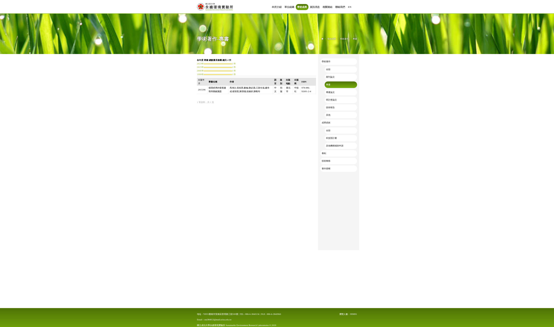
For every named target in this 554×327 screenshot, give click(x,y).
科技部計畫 (331, 138)
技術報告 (330, 107)
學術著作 (326, 61)
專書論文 (330, 92)
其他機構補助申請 (334, 145)
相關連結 (327, 7)
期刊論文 (330, 77)
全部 (328, 69)
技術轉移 (326, 161)
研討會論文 (331, 100)
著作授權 (326, 168)
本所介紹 (277, 7)
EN (349, 7)
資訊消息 (315, 7)
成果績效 (326, 122)
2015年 (200, 67)
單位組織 (289, 7)
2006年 (200, 70)
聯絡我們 (340, 7)
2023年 (200, 63)
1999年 (200, 74)
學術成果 (302, 7)
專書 (328, 84)
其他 (328, 115)
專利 (324, 153)
